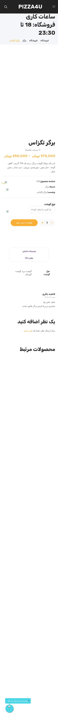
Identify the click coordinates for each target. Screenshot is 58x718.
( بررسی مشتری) (32, 149)
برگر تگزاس (42, 192)
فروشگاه (44, 40)
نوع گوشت (49, 204)
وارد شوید (27, 330)
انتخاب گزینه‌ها (28, 437)
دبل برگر (29, 673)
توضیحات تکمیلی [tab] (29, 251)
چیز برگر (29, 497)
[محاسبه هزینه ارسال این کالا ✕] (9, 708)
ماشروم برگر (29, 585)
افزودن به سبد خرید (24, 223)
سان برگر (29, 409)
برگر (24, 40)
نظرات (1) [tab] (29, 258)
